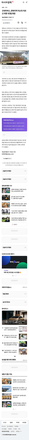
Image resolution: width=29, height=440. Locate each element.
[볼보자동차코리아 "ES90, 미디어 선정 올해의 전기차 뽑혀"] (23, 346)
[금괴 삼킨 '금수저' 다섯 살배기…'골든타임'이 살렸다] (6, 200)
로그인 (4, 422)
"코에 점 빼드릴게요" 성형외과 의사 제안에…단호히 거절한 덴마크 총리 (14, 126)
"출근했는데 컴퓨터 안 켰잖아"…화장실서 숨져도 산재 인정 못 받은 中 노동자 (14, 129)
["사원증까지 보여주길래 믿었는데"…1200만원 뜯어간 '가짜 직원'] (23, 331)
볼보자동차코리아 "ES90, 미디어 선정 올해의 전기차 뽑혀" (11, 344)
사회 (3, 7)
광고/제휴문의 (10, 426)
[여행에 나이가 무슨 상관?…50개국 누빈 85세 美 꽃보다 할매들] (6, 207)
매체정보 (18, 431)
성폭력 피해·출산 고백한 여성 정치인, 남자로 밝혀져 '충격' (18, 190)
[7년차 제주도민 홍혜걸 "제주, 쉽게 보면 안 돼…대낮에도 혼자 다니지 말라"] (6, 221)
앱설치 (11, 422)
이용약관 (12, 431)
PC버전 (17, 422)
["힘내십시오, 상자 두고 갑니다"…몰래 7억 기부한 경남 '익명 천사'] (23, 339)
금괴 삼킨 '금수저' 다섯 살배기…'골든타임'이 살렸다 (17, 197)
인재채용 (16, 426)
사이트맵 (24, 422)
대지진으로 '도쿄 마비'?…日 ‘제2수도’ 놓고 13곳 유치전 (20, 388)
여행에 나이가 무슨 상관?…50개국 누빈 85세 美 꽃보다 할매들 (18, 204)
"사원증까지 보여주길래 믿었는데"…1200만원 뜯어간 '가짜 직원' (11, 329)
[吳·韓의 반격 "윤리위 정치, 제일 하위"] (6, 399)
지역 (6, 7)
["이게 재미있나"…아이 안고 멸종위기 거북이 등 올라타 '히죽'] (23, 354)
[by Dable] (24, 360)
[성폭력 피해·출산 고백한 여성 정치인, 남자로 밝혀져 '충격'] (6, 192)
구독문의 (10, 429)
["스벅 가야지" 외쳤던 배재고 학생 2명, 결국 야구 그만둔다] (6, 214)
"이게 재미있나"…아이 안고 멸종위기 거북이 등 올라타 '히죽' (10, 352)
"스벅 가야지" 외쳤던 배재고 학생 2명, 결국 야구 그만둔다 (19, 211)
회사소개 (3, 426)
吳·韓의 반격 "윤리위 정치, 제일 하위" (19, 396)
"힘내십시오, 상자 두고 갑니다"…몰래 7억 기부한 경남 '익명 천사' (10, 337)
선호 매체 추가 (7, 23)
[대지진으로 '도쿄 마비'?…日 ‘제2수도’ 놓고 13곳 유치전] (6, 391)
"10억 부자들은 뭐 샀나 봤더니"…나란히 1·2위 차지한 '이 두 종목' (14, 123)
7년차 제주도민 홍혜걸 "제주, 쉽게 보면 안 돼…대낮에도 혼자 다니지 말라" (19, 219)
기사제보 (15, 429)
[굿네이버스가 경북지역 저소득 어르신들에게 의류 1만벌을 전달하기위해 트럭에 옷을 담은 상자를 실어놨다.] (14, 58)
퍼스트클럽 (4, 429)
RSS (19, 429)
